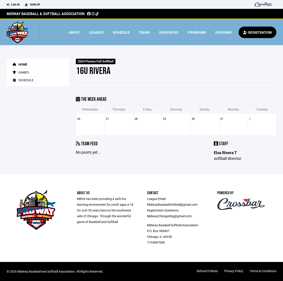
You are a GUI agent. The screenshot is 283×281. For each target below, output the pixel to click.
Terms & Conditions (263, 271)
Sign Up (34, 4)
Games (23, 72)
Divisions (223, 32)
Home (22, 64)
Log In (14, 4)
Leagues (96, 32)
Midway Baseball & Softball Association (45, 13)
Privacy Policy (233, 271)
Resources (168, 32)
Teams (144, 32)
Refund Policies (207, 271)
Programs (196, 32)
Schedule (121, 32)
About (74, 32)
